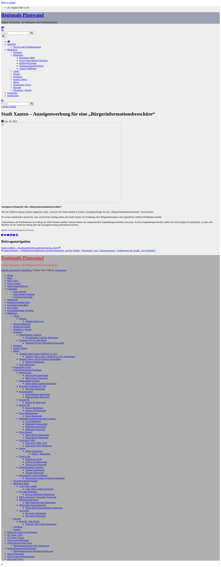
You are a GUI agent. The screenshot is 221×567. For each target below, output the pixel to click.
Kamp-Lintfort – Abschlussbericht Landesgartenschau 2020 (29, 248)
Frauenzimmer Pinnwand (37, 397)
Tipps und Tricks (15, 559)
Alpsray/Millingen (28, 68)
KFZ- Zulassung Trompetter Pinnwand (37, 497)
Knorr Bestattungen (28, 413)
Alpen (16, 71)
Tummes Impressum (34, 470)
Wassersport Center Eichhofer (33, 475)
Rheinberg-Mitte (27, 57)
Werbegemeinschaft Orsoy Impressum (31, 545)
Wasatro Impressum (34, 321)
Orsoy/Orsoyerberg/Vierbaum (33, 60)
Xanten (16, 74)
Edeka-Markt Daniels (29, 381)
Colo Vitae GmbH (28, 486)
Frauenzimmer (26, 391)
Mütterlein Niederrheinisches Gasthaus (37, 418)
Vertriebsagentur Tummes (31, 467)
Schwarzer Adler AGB (36, 443)
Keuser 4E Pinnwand (35, 402)
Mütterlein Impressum (35, 426)
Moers (16, 82)
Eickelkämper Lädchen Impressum (41, 337)
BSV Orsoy (12, 280)
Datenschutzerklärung (17, 286)
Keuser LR (24, 405)
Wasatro (23, 318)
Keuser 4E (24, 399)
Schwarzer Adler (27, 440)
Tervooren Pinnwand (35, 516)
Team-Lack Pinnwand (35, 464)
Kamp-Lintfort (20, 79)
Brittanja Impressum (34, 362)
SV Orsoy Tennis (15, 537)
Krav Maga (12, 307)
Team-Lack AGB (33, 459)
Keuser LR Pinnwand (35, 410)
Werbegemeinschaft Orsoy (19, 543)
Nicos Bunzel (25, 432)
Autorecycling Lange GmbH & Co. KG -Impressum (50, 356)
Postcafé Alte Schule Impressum (40, 524)
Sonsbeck (17, 76)
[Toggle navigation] (3, 36)
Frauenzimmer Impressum (37, 394)
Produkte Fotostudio (22, 297)
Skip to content (8, 2)
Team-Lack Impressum (36, 462)
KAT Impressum (27, 364)
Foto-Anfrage (19, 291)
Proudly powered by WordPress (16, 270)
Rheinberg (18, 55)
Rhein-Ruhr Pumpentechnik (32, 505)
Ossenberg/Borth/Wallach (31, 66)
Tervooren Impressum (35, 513)
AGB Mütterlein (33, 421)
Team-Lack (24, 456)
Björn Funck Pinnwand (36, 378)
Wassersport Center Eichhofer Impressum (44, 478)
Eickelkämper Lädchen (30, 335)
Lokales (5, 106)
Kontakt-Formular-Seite (18, 302)
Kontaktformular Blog (17, 305)
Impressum (12, 299)
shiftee (22, 448)
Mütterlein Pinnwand (35, 429)
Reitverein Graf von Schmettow (22, 532)
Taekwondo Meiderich (18, 540)
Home (10, 275)
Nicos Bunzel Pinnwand (36, 437)
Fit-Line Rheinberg (28, 491)
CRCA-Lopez (14, 283)
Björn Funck (25, 372)
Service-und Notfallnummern (27, 47)
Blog (9, 278)
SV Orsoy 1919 (14, 535)
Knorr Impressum (33, 416)
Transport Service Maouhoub (33, 340)
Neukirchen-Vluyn (22, 85)
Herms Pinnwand (15, 554)
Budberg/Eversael (27, 63)
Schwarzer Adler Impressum (38, 445)
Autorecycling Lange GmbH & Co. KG (38, 353)
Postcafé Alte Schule (29, 521)
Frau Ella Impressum (35, 389)
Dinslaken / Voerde (22, 90)
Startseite (11, 44)
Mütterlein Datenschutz (36, 424)
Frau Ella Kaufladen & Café (32, 386)
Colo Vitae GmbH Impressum (39, 489)
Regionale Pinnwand (22, 15)
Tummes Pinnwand (34, 472)
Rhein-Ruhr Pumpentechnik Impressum (44, 508)
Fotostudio (12, 93)
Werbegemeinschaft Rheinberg (21, 548)
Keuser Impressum (34, 408)
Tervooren (24, 510)
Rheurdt (17, 87)
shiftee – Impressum (40, 454)
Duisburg (17, 52)
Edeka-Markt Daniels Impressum (41, 383)
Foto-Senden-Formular (24, 294)
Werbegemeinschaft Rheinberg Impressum (33, 551)
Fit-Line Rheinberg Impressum (39, 494)
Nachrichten (13, 95)
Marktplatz (12, 49)
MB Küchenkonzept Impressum (40, 502)
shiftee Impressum (33, 451)
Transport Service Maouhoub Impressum (44, 343)
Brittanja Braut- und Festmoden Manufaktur (40, 359)
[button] (2, 30)
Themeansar (60, 270)
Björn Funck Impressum (36, 375)
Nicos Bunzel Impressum (37, 435)
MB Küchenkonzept (29, 499)
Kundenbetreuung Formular (20, 310)
